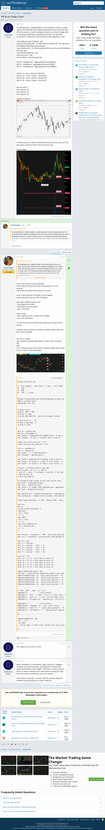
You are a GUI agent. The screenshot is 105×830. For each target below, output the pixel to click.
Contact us (61, 819)
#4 (63, 661)
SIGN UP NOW (28, 702)
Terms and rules (72, 819)
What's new (16, 8)
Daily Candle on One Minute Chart (24, 731)
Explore (28, 8)
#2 (63, 257)
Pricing (39, 8)
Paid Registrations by (52, 825)
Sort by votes (66, 252)
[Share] (67, 24)
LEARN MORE (45, 702)
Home (98, 819)
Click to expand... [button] (41, 278)
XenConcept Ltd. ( (71, 826)
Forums (6, 8)
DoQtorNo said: (17, 229)
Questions (52, 718)
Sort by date (55, 252)
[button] (22, 8)
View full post (16, 246)
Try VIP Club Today (96, 779)
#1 (70, 24)
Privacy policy (84, 819)
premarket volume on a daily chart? (25, 738)
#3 (63, 643)
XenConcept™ (55, 826)
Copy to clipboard (56, 378)
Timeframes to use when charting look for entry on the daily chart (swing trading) (90, 115)
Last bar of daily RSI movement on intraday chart (89, 78)
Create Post (89, 53)
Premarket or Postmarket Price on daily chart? (88, 66)
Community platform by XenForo (52, 823)
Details (77, 826)
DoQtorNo (6, 20)
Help (92, 819)
